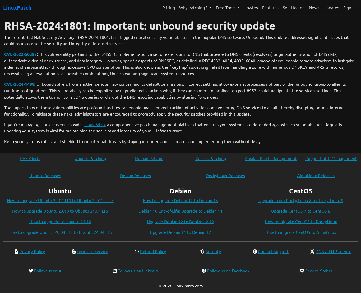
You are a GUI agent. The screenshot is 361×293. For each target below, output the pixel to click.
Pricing (168, 7)
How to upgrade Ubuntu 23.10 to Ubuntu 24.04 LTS (60, 210)
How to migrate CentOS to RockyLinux (301, 221)
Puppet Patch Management (331, 158)
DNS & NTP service (333, 251)
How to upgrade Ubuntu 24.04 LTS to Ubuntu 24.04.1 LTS (60, 200)
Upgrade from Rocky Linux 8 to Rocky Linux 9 (300, 200)
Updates (331, 7)
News (314, 7)
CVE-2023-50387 (20, 54)
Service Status (318, 270)
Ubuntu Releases (45, 175)
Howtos (251, 7)
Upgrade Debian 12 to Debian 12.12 (180, 221)
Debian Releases (135, 175)
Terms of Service (92, 251)
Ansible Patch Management (271, 158)
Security (213, 251)
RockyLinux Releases (225, 175)
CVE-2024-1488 (19, 84)
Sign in (349, 7)
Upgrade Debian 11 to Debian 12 (180, 232)
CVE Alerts (30, 158)
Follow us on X (47, 270)
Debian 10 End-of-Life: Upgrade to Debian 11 (180, 210)
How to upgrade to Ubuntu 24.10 (60, 221)
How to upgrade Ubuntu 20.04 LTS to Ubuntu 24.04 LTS (60, 232)
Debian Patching (150, 158)
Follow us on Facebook (228, 270)
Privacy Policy (32, 251)
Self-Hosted (294, 7)
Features (270, 7)
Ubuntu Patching (90, 158)
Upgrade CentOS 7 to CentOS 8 (300, 210)
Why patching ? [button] (194, 7)
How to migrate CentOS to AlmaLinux (300, 232)
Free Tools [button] (226, 7)
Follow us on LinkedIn (138, 270)
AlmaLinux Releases (316, 175)
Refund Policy (153, 251)
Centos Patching (210, 158)
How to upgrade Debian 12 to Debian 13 (180, 200)
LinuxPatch (17, 7)
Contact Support (273, 251)
